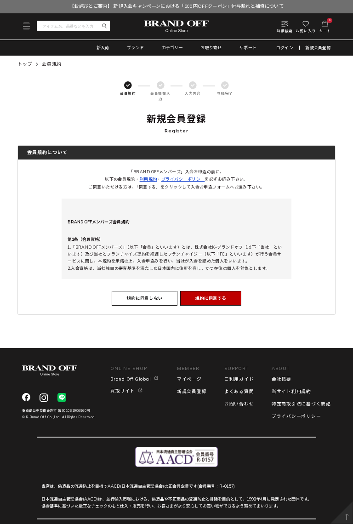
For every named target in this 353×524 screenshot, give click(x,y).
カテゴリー (172, 47)
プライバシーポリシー (183, 179)
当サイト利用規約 (291, 391)
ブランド (135, 47)
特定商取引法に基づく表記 (301, 403)
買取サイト (122, 390)
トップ (24, 64)
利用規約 (148, 179)
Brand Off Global (130, 379)
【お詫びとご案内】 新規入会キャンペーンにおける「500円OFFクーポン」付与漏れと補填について (176, 6)
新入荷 (103, 47)
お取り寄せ (211, 47)
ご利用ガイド (239, 379)
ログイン (284, 48)
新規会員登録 (318, 48)
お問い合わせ (239, 403)
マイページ (189, 379)
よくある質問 (239, 391)
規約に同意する (211, 298)
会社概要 (281, 379)
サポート (247, 47)
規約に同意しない (144, 298)
